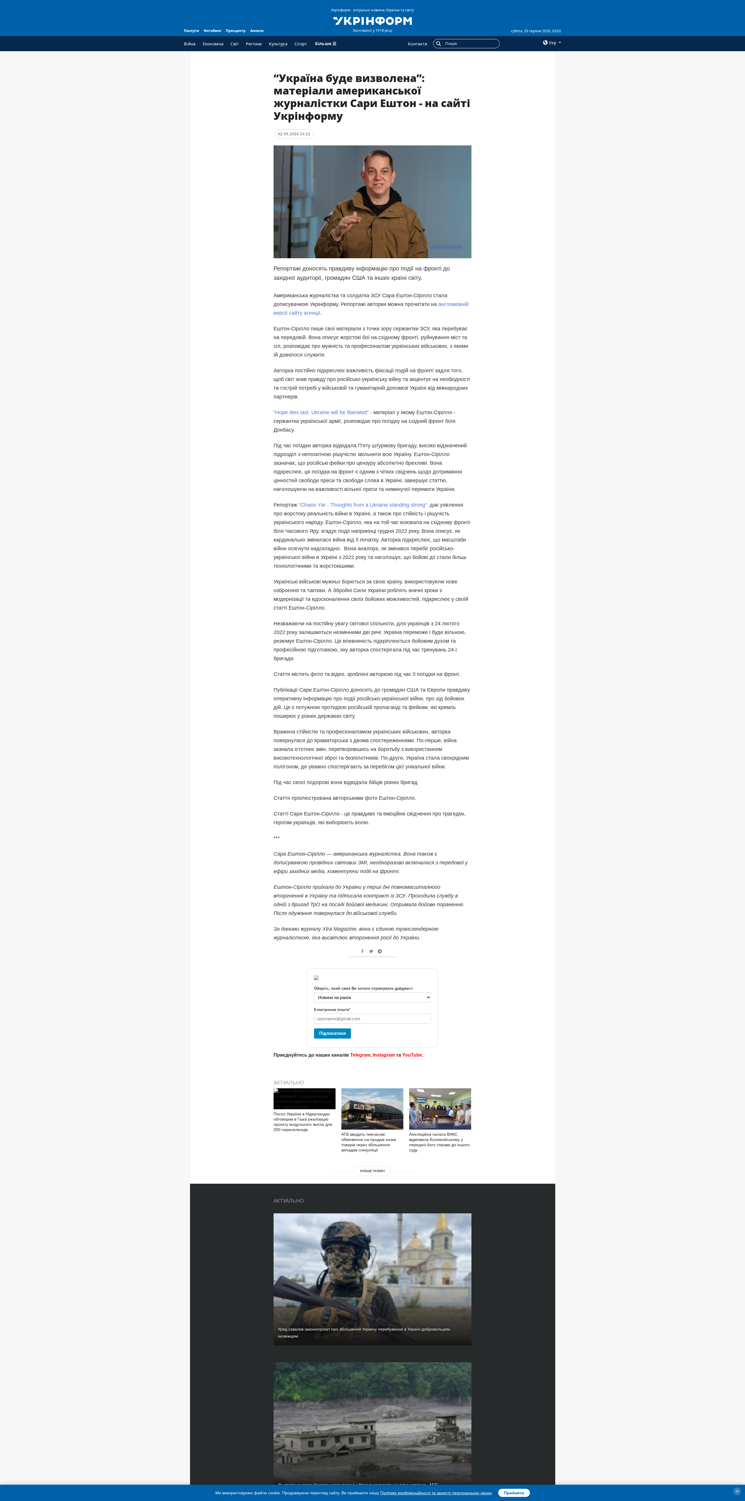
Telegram (360, 1055)
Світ (234, 44)
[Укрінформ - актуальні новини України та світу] (372, 20)
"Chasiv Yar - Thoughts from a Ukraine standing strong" (363, 505)
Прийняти (514, 1493)
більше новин (372, 1171)
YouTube (412, 1055)
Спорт (301, 44)
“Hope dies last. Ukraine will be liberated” (321, 412)
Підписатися (332, 1033)
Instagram (384, 1055)
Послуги (191, 30)
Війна (190, 44)
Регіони (254, 44)
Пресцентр (236, 30)
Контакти (417, 44)
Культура (278, 44)
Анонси (257, 30)
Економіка (213, 44)
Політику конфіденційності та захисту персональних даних (436, 1493)
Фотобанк (212, 30)
